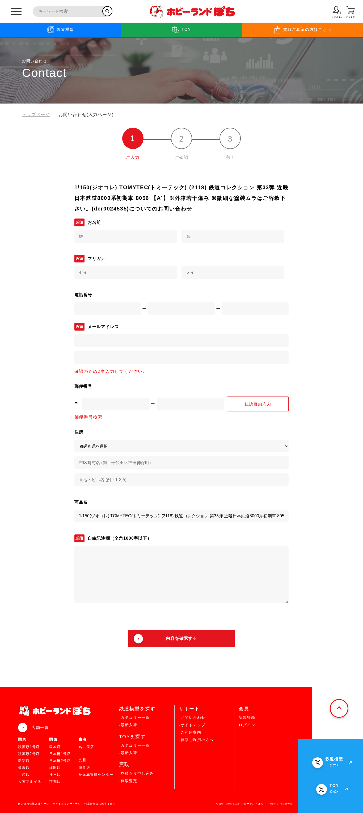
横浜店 (24, 768)
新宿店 (24, 761)
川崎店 (24, 775)
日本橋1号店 (60, 754)
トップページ (36, 114)
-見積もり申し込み (136, 773)
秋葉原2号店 (29, 754)
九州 (83, 760)
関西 (53, 739)
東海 (83, 739)
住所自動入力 (257, 404)
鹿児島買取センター (96, 775)
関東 (22, 739)
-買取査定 (128, 781)
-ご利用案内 (190, 732)
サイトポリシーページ (67, 803)
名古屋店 (86, 747)
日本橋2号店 (60, 761)
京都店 (55, 781)
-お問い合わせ (192, 717)
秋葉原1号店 (29, 747)
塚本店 (55, 747)
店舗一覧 (40, 727)
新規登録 (247, 717)
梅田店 (55, 768)
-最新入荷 (128, 725)
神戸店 (55, 775)
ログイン (247, 725)
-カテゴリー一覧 (134, 717)
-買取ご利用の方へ (196, 740)
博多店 (84, 768)
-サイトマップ (192, 725)
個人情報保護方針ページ (33, 803)
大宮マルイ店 (29, 781)
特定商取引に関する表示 (100, 803)
